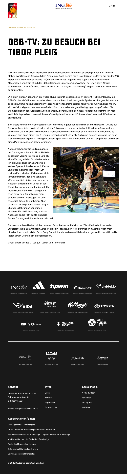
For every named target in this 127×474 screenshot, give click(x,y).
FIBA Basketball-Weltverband (21, 425)
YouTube (86, 407)
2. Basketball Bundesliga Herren (23, 449)
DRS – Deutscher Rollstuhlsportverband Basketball (31, 429)
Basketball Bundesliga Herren (22, 444)
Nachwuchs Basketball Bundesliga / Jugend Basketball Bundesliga (39, 434)
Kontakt (48, 397)
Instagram (87, 402)
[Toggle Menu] (114, 6)
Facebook (86, 397)
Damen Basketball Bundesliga (22, 454)
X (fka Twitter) (88, 393)
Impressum (50, 402)
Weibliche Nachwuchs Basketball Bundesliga (28, 439)
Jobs (47, 393)
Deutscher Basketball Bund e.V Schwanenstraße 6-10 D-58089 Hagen (22, 397)
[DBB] (12, 10)
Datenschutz (51, 407)
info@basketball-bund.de (26, 408)
